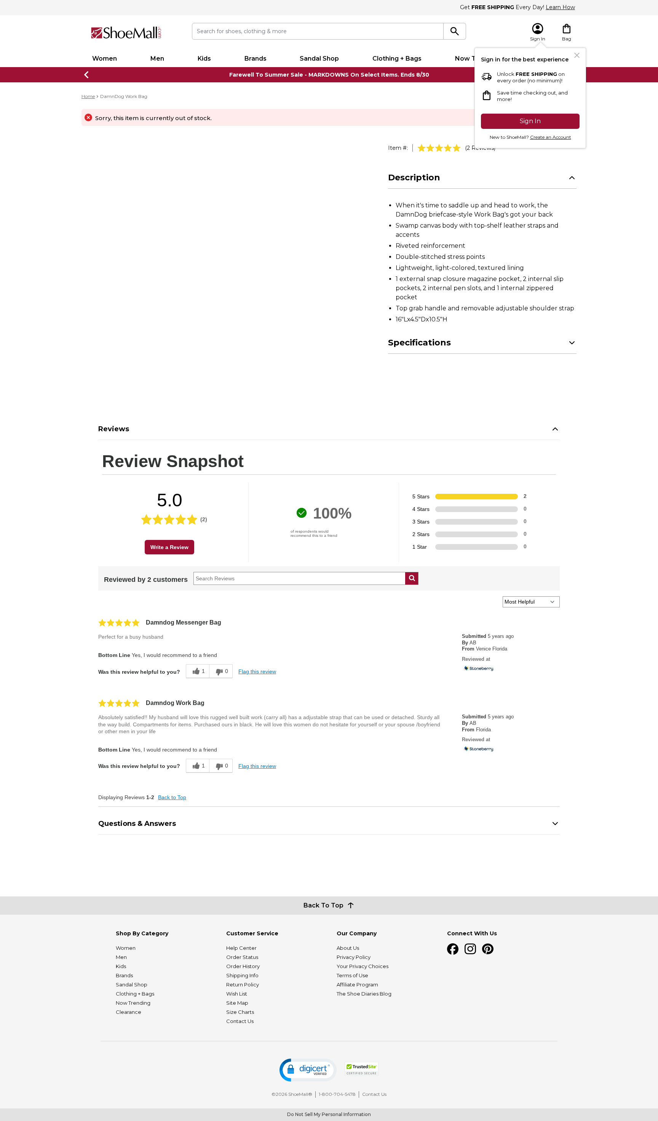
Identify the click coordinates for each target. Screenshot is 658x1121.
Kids (204, 58)
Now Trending (133, 1003)
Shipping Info (242, 975)
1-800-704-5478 (337, 1094)
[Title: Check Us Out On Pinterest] (488, 949)
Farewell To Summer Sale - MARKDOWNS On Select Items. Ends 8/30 (329, 74)
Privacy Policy (354, 957)
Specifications (419, 342)
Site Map (237, 1003)
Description (414, 177)
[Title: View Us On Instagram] (470, 949)
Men (157, 58)
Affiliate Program (357, 984)
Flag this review (257, 671)
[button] (308, 1070)
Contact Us (240, 1021)
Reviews (113, 429)
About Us (348, 948)
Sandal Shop (319, 58)
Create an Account (550, 137)
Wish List (236, 994)
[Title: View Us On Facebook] (452, 949)
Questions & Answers (137, 823)
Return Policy (242, 984)
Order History (243, 966)
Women (104, 58)
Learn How (560, 7)
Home (88, 96)
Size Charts (240, 1012)
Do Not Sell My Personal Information (329, 1114)
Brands (255, 58)
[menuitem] (104, 58)
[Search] (455, 31)
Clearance (128, 1012)
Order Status (242, 957)
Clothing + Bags (397, 58)
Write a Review (169, 547)
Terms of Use (352, 975)
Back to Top (172, 797)
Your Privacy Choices (362, 966)
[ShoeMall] (126, 32)
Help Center (241, 948)
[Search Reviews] (411, 578)
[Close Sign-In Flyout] (577, 55)
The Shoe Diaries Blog (364, 994)
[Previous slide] (86, 74)
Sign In (530, 121)
